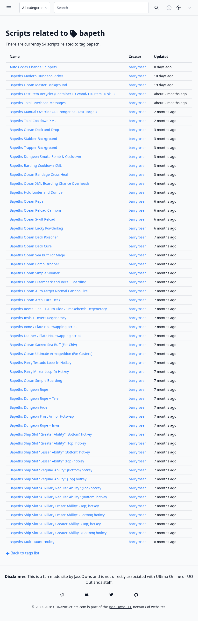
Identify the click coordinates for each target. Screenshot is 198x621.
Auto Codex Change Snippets (33, 67)
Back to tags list (24, 553)
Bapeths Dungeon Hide (28, 407)
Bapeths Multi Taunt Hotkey (32, 541)
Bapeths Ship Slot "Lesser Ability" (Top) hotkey (47, 461)
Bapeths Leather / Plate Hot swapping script (45, 335)
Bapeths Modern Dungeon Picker (36, 76)
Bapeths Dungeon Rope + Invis (35, 425)
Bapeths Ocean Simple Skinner (35, 273)
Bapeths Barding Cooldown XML (36, 165)
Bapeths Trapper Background (33, 147)
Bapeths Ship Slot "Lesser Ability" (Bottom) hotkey (50, 452)
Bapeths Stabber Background (33, 138)
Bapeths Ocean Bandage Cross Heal (39, 174)
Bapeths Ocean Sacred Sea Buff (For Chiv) (43, 344)
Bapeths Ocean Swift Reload (32, 219)
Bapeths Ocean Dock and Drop (34, 129)
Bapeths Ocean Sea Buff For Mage (37, 255)
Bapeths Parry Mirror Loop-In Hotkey (39, 371)
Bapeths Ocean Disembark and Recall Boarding (48, 282)
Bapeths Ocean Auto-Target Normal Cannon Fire (49, 291)
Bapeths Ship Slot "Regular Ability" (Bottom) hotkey (51, 470)
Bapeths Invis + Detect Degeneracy (38, 317)
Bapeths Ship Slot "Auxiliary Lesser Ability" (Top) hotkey (54, 506)
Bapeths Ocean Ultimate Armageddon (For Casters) (51, 353)
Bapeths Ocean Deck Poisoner (34, 237)
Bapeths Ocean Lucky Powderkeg (36, 228)
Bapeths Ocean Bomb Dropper (34, 264)
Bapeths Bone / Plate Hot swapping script (43, 326)
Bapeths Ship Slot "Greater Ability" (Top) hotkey (48, 443)
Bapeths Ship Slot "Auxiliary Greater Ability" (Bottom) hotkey (58, 532)
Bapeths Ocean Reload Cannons (36, 210)
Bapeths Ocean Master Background (38, 85)
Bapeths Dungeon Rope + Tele (34, 398)
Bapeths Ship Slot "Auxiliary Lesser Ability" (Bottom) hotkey (57, 515)
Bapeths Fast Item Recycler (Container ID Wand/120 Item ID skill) (62, 94)
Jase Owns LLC (120, 607)
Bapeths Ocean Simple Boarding (36, 380)
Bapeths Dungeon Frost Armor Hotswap (42, 416)
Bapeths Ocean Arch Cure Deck (35, 300)
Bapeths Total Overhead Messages (38, 102)
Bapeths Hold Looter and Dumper (37, 192)
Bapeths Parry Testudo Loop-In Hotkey (40, 362)
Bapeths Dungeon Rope (29, 389)
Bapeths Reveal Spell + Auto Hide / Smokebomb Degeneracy (58, 309)
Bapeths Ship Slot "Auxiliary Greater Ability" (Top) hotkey (55, 523)
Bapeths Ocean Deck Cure (31, 246)
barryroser (137, 67)
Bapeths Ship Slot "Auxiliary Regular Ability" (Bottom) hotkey (58, 497)
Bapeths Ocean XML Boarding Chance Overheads (50, 183)
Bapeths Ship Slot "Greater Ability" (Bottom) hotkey (51, 434)
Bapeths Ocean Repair (28, 201)
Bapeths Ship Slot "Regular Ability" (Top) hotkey (48, 479)
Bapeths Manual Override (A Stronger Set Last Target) (53, 111)
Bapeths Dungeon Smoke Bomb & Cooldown (45, 156)
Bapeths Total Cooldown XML (33, 120)
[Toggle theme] (179, 8)
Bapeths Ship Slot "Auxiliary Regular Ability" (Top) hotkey (55, 488)
